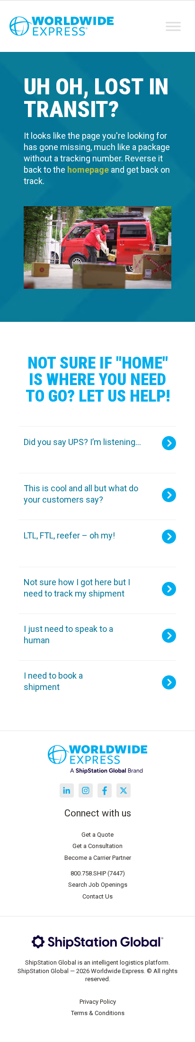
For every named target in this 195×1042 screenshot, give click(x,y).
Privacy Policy (98, 1001)
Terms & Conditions (97, 1013)
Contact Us (97, 896)
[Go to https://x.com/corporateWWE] (123, 790)
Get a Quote (97, 834)
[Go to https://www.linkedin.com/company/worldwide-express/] (67, 790)
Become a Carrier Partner (97, 857)
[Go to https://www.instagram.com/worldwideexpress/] (86, 790)
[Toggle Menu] (173, 26)
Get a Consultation (97, 845)
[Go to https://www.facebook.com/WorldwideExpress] (105, 790)
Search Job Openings (97, 884)
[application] (97, 247)
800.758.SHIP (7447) (98, 873)
